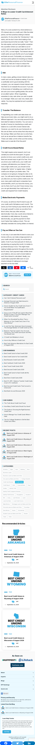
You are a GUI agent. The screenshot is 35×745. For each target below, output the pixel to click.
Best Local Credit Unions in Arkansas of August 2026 (14, 555)
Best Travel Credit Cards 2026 (13, 366)
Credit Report (6, 485)
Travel (4, 516)
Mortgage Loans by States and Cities (21, 504)
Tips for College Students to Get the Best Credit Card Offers (16, 420)
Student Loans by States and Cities (12, 513)
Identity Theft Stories (8, 494)
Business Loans (7, 472)
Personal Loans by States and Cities (12, 507)
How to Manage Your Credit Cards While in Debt (17, 415)
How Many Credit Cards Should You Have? (17, 406)
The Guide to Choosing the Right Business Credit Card (17, 410)
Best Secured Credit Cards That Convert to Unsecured (17, 387)
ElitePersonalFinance (12, 18)
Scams (13, 510)
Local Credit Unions (18, 501)
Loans (24, 497)
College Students (25, 479)
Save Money (6, 510)
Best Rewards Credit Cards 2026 (14, 360)
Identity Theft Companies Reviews (12, 491)
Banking (23, 469)
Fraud (29, 485)
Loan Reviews (16, 497)
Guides (5, 488)
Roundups (27, 507)
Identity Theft (12, 488)
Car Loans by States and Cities (11, 479)
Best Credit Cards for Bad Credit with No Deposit (16, 373)
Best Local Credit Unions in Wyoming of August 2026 (14, 597)
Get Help (6, 731)
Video (10, 516)
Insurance (28, 494)
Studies (26, 513)
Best (28, 469)
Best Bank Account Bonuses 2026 (14, 391)
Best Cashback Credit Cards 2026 (14, 363)
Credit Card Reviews (8, 482)
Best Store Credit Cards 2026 (13, 378)
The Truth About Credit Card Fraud (15, 403)
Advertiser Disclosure (8, 9)
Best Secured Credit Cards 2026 (14, 369)
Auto (16, 469)
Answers (5, 469)
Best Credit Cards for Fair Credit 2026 (15, 356)
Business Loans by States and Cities (12, 475)
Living (8, 497)
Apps (11, 469)
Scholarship (21, 510)
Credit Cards (24, 18)
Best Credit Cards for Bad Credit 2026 (16, 353)
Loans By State (7, 501)
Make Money (6, 504)
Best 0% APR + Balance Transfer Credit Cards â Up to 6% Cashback (18, 382)
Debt (14, 485)
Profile (26, 274)
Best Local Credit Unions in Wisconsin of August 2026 (14, 639)
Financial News (21, 485)
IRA (4, 497)
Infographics (20, 494)
